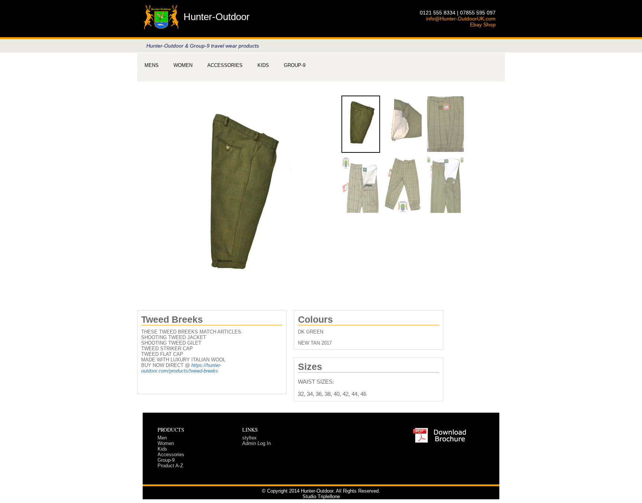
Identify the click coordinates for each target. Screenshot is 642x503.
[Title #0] (239, 189)
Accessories (225, 65)
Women (183, 65)
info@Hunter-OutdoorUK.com (461, 19)
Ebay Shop (483, 25)
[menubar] (225, 65)
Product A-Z (170, 465)
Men (162, 438)
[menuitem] (151, 65)
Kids (263, 65)
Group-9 (294, 65)
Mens (152, 65)
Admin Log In (256, 443)
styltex (249, 438)
